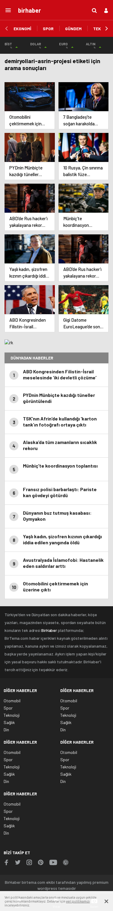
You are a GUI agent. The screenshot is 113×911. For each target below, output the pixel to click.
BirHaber (49, 630)
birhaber (29, 10)
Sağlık (9, 722)
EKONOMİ (22, 28)
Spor (8, 707)
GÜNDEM (73, 28)
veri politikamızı (78, 901)
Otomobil (12, 700)
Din (6, 729)
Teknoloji (12, 715)
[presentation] (6, 28)
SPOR (48, 28)
